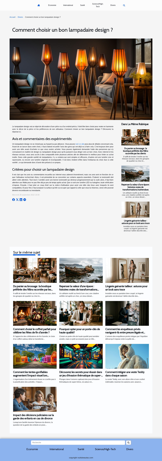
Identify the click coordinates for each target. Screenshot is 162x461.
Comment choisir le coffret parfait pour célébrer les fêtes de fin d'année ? (34, 331)
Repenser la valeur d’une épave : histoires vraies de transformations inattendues (135, 187)
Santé (82, 5)
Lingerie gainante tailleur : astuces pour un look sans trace (136, 222)
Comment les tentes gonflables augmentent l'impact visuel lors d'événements (30, 375)
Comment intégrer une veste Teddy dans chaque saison (124, 373)
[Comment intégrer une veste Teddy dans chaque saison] (127, 356)
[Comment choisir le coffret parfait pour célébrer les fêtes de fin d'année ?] (35, 313)
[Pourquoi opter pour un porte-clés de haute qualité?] (81, 313)
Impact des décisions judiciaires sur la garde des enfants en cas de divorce (33, 416)
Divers (112, 5)
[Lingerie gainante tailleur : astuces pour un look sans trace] (135, 210)
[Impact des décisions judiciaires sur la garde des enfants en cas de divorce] (35, 399)
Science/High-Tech (97, 5)
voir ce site (80, 144)
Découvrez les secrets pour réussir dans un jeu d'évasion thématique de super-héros (80, 375)
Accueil (12, 17)
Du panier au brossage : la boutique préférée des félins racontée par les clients (135, 151)
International (68, 5)
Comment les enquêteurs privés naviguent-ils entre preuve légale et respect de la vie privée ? (124, 332)
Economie (52, 5)
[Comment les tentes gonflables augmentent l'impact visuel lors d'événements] (35, 356)
